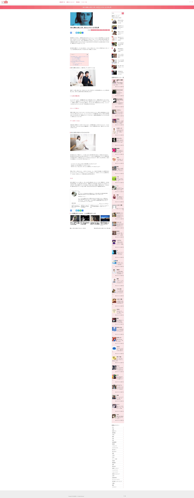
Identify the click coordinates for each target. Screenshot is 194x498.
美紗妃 (118, 269)
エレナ (118, 404)
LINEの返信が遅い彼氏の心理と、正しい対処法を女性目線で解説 (94, 206)
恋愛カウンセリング (70, 2)
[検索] (123, 13)
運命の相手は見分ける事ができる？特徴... (101, 228)
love (113, 427)
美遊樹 (118, 148)
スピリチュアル (115, 447)
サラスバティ (119, 138)
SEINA (118, 309)
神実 (118, 195)
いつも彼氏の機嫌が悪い (77, 57)
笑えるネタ (114, 451)
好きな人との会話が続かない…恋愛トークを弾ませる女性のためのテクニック (76, 206)
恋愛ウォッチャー (115, 468)
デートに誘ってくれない (77, 60)
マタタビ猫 (119, 289)
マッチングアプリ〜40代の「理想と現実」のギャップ (104, 206)
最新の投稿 (76, 64)
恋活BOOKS (114, 477)
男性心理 (113, 466)
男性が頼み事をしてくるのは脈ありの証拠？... (121, 50)
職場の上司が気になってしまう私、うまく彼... (121, 21)
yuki (118, 375)
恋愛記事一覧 (62, 2)
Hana (118, 157)
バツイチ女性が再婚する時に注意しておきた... (121, 44)
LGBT (113, 475)
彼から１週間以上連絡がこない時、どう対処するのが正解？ (75, 223)
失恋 (113, 438)
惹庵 (118, 318)
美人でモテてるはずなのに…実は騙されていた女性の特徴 (85, 223)
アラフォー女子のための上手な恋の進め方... (121, 55)
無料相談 (113, 432)
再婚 (113, 453)
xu (117, 250)
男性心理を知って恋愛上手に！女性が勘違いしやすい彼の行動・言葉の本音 (85, 206)
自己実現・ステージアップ (117, 481)
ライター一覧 (84, 2)
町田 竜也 (119, 356)
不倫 (113, 429)
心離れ (113, 483)
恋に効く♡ (114, 449)
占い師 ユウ (119, 128)
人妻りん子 (119, 337)
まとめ (74, 62)
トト (118, 185)
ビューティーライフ (115, 479)
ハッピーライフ (115, 470)
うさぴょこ (119, 110)
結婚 (113, 464)
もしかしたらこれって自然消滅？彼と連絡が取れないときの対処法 (95, 223)
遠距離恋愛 (114, 442)
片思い (113, 434)
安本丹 (118, 231)
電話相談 (78, 2)
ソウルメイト (114, 445)
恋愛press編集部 (120, 80)
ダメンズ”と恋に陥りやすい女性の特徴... (121, 61)
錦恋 (118, 166)
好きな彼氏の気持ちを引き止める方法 (77, 61)
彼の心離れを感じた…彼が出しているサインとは (79, 56)
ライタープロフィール (78, 63)
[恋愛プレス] (13, 2)
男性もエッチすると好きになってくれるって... (121, 33)
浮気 (113, 440)
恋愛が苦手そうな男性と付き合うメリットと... (121, 27)
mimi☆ (118, 346)
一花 (118, 176)
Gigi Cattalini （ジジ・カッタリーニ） (120, 100)
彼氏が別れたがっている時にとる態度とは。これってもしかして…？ (105, 224)
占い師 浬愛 (119, 205)
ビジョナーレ (119, 385)
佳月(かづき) (119, 327)
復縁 (113, 436)
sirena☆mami (120, 90)
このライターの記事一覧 (104, 203)
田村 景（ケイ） (120, 213)
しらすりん (119, 240)
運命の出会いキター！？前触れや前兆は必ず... (121, 38)
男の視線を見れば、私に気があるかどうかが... (121, 72)
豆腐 (118, 395)
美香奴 (118, 119)
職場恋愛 (113, 462)
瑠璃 (118, 278)
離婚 (113, 485)
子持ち (113, 455)
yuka (118, 414)
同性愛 (113, 460)
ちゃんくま (119, 222)
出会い (113, 457)
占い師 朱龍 (119, 299)
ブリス (118, 365)
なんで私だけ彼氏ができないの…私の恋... (78, 228)
